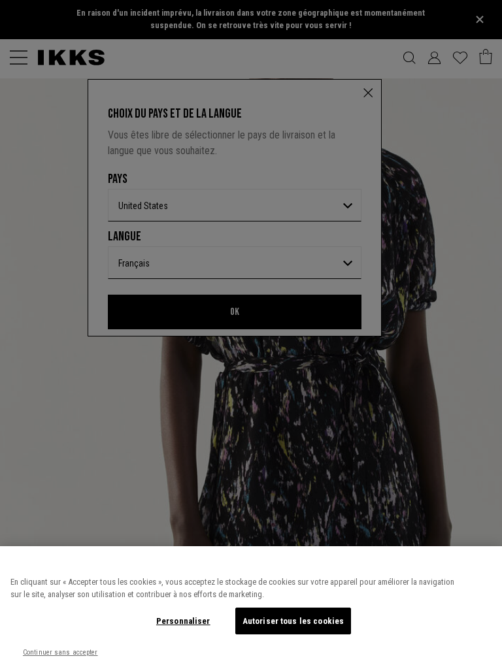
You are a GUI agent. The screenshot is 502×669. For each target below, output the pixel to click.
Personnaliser (183, 621)
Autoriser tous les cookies (293, 621)
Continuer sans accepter (60, 652)
